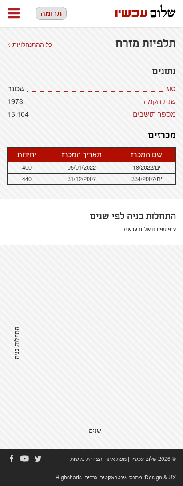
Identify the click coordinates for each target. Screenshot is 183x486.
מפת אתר (116, 458)
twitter (38, 458)
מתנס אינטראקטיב (121, 477)
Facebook (11, 458)
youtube (24, 458)
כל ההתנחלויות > (29, 44)
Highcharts (69, 477)
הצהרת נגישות (86, 458)
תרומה (51, 13)
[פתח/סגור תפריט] (13, 13)
